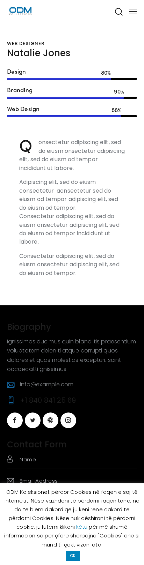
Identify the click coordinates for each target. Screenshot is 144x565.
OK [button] (72, 555)
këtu (82, 526)
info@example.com (47, 384)
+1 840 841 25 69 (48, 400)
